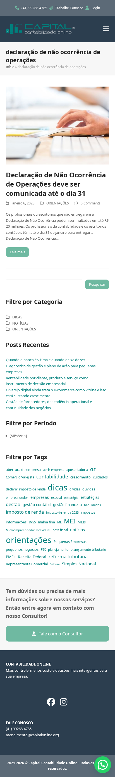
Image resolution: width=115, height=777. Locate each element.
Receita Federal (32, 556)
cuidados (100, 477)
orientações (28, 539)
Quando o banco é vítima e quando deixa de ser (45, 359)
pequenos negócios (22, 549)
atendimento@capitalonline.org (32, 734)
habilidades (92, 505)
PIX (43, 549)
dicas (57, 487)
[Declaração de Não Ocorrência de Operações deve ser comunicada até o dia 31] (57, 125)
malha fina (46, 522)
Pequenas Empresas (70, 541)
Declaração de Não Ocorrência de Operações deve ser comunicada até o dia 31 (56, 184)
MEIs (82, 522)
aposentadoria (77, 470)
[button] (106, 29)
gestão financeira (67, 504)
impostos (88, 512)
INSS (32, 522)
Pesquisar (97, 284)
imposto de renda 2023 (62, 512)
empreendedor (17, 497)
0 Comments (90, 203)
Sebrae (55, 564)
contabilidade (52, 476)
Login (96, 8)
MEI (69, 521)
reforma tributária (68, 556)
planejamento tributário (88, 549)
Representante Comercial (27, 563)
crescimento (80, 477)
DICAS (17, 317)
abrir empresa (53, 470)
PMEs (11, 556)
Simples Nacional (79, 563)
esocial (56, 497)
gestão (13, 504)
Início (10, 67)
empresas (39, 497)
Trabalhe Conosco (69, 8)
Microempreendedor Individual (28, 530)
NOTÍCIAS (20, 323)
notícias (77, 529)
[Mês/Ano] (18, 435)
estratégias (90, 497)
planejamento (58, 549)
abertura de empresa (23, 469)
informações (16, 522)
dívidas (75, 489)
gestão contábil (37, 504)
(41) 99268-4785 (34, 8)
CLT (92, 470)
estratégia (71, 498)
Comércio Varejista (20, 477)
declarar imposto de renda (25, 489)
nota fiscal (60, 530)
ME (59, 522)
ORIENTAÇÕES (57, 203)
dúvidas (88, 489)
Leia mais (17, 251)
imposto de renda (25, 512)
